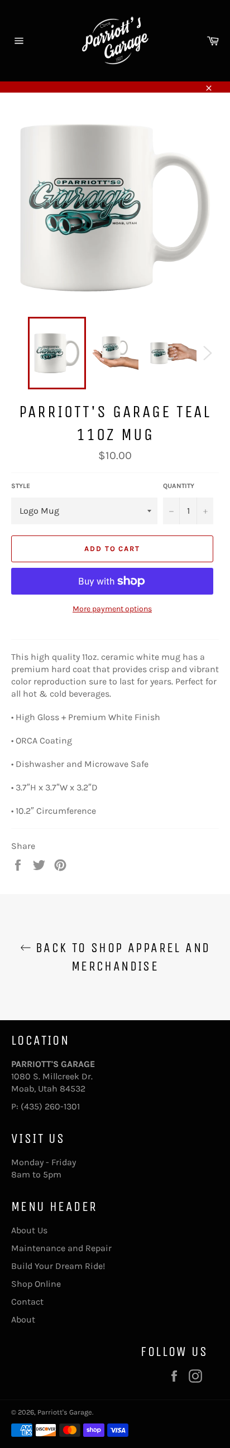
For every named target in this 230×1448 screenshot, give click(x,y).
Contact (27, 1301)
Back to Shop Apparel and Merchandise (120, 957)
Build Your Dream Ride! (58, 1266)
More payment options (112, 609)
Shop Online (36, 1283)
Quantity (178, 486)
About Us (29, 1230)
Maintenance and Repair (61, 1248)
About (23, 1319)
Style (20, 486)
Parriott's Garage (64, 1412)
